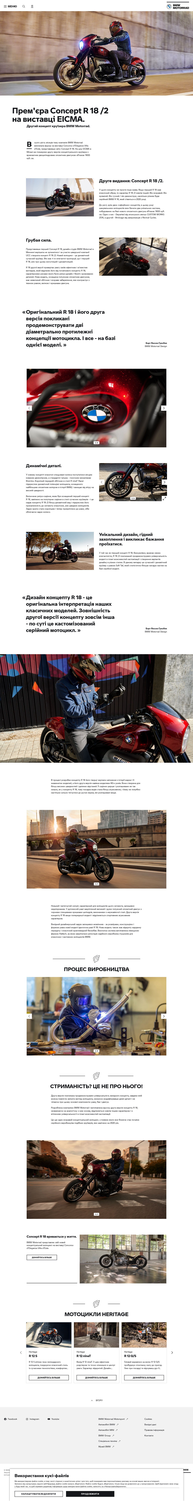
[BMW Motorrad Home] (178, 6)
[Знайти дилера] (32, 5)
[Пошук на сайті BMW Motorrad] (23, 5)
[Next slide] (163, 408)
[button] (10, 6)
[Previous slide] (29, 849)
